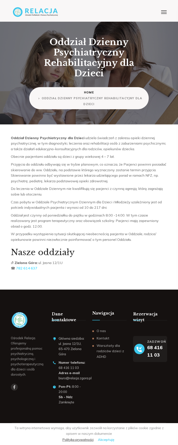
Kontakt (103, 338)
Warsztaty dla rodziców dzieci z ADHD (110, 351)
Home (89, 92)
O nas (101, 331)
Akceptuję (106, 439)
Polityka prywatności (78, 440)
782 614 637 (26, 268)
